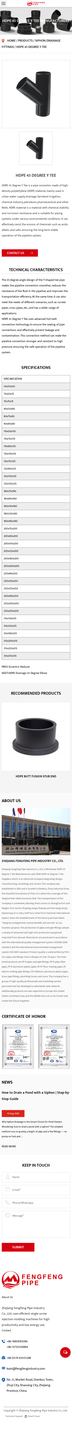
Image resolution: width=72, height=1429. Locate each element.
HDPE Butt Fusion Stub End (36, 776)
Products (25, 40)
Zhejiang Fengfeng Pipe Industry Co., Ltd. (43, 1410)
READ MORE (9, 1146)
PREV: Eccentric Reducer (16, 667)
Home (11, 40)
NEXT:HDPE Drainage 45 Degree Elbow (24, 673)
